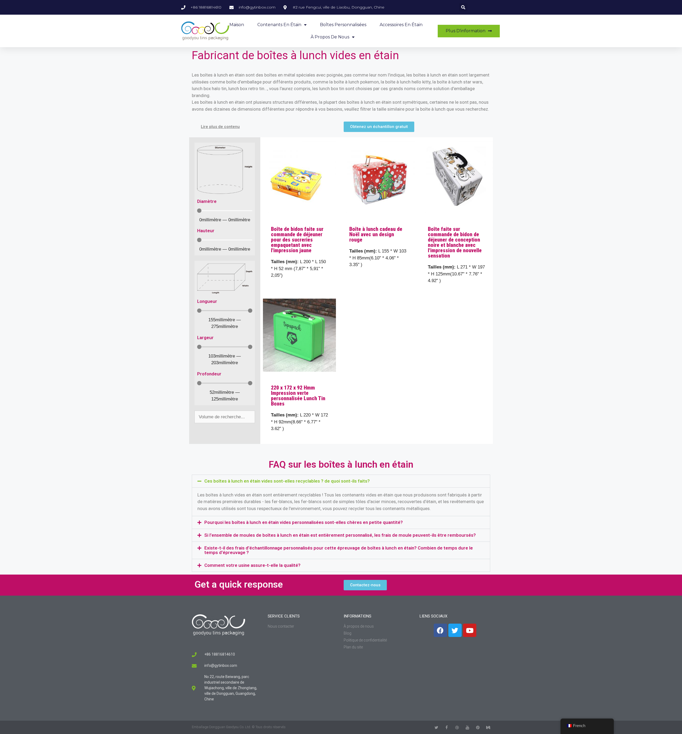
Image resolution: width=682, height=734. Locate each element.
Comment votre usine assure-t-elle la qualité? (252, 565)
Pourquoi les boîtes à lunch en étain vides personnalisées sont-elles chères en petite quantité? (303, 522)
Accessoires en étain (401, 24)
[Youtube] (469, 630)
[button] (341, 481)
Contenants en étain (279, 24)
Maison (236, 24)
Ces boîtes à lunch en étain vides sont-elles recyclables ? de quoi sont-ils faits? (287, 481)
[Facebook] (440, 630)
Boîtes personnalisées (343, 24)
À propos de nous (330, 36)
